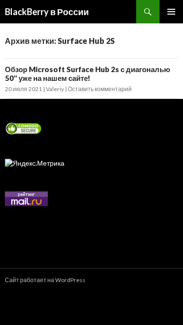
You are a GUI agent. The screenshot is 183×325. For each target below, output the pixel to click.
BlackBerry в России (47, 11)
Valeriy (55, 89)
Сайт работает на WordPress (45, 280)
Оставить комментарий (100, 89)
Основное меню (171, 11)
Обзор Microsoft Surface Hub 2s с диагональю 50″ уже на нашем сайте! (87, 73)
